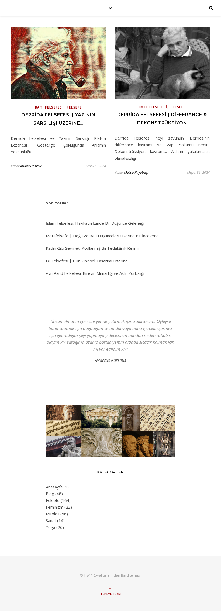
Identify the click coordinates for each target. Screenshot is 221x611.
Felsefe (74, 107)
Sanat (51, 520)
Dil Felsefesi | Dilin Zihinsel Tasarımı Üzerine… (88, 260)
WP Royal (94, 575)
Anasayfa (54, 487)
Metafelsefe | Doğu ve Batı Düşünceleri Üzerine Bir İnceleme (102, 235)
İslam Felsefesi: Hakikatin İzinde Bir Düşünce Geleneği (95, 223)
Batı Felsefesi (49, 107)
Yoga (50, 527)
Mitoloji (52, 513)
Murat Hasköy (30, 166)
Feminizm (54, 507)
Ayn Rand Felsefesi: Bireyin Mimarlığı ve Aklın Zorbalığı (95, 273)
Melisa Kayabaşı (136, 172)
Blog (50, 493)
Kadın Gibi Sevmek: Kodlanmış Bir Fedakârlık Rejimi (92, 248)
